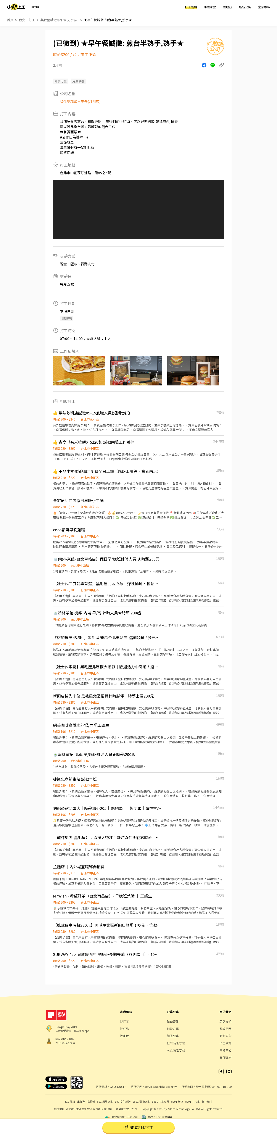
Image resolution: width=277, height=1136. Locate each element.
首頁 (10, 20)
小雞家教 (210, 7)
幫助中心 (225, 1050)
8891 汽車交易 (160, 1101)
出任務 (81, 1101)
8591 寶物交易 (141, 1101)
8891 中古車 (192, 1101)
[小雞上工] (16, 6)
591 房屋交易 (105, 1101)
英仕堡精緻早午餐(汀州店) (59, 20)
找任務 (124, 1028)
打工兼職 (191, 7)
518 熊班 (70, 1101)
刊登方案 (173, 1028)
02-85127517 (118, 1086)
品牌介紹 (225, 1021)
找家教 (124, 1036)
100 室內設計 (122, 1101)
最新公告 (245, 7)
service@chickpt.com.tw (161, 1086)
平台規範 (225, 1043)
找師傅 (91, 1101)
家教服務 (225, 1028)
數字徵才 (207, 1101)
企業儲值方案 (176, 1043)
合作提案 (225, 1057)
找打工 (124, 1021)
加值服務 (173, 1036)
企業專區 (264, 7)
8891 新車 (177, 1101)
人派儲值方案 (176, 1050)
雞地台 (227, 7)
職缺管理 (173, 1021)
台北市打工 (27, 20)
